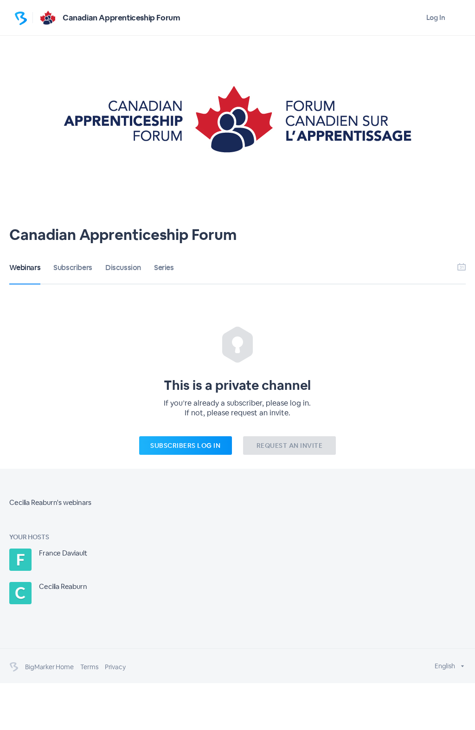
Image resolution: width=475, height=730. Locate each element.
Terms (89, 667)
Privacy (115, 667)
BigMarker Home (49, 667)
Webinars (24, 267)
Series (164, 267)
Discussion (123, 267)
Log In (435, 17)
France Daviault (63, 553)
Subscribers (72, 267)
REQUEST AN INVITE (290, 445)
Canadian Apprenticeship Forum (121, 18)
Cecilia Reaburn (63, 586)
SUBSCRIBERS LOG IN (185, 445)
